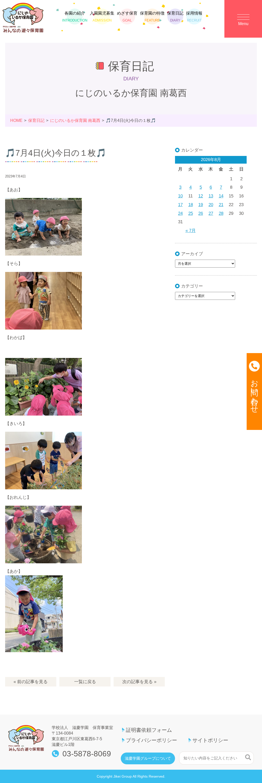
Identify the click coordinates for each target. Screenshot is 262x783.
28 (221, 213)
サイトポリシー (210, 740)
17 (180, 204)
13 (211, 196)
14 (221, 196)
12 (200, 196)
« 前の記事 (31, 681)
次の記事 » (139, 681)
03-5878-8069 (86, 754)
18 (190, 204)
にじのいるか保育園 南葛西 (75, 120)
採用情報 (194, 16)
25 (190, 213)
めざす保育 (127, 16)
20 (211, 204)
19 (200, 204)
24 (180, 213)
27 (211, 213)
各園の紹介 (74, 16)
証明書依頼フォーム (149, 730)
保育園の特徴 (152, 16)
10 (180, 196)
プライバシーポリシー (151, 740)
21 (221, 204)
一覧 (85, 681)
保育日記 (175, 16)
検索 (248, 757)
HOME (16, 120)
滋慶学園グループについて (148, 758)
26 (200, 213)
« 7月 (190, 230)
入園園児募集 (102, 16)
